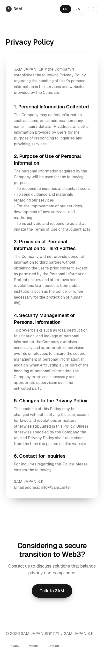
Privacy (14, 646)
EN (65, 9)
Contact (53, 646)
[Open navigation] (93, 9)
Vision (33, 646)
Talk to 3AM (52, 591)
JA (78, 9)
